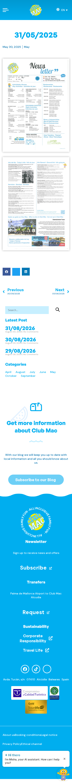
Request (33, 612)
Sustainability (36, 626)
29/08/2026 (20, 350)
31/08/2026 (20, 328)
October (11, 376)
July (32, 372)
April (8, 372)
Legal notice (49, 735)
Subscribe (33, 567)
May (27, 47)
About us (9, 735)
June (42, 372)
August (20, 372)
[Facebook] (25, 669)
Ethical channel (31, 744)
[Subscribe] (50, 568)
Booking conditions (28, 735)
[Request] (48, 612)
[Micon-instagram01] (47, 669)
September (28, 376)
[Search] (58, 310)
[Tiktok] (36, 669)
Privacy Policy (12, 744)
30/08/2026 (20, 339)
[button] (64, 10)
